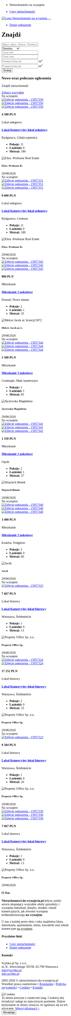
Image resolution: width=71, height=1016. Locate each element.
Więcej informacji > (27, 1008)
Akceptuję (9, 1012)
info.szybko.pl (10, 973)
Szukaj (7, 70)
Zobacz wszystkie (13, 92)
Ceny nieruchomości (22, 11)
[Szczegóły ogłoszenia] (22, 99)
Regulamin (46, 984)
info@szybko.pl (11, 970)
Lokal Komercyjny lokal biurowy (24, 609)
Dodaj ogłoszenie (20, 947)
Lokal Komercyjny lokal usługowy (25, 130)
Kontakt (38, 987)
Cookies (25, 987)
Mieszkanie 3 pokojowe (17, 373)
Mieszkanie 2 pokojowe (17, 292)
